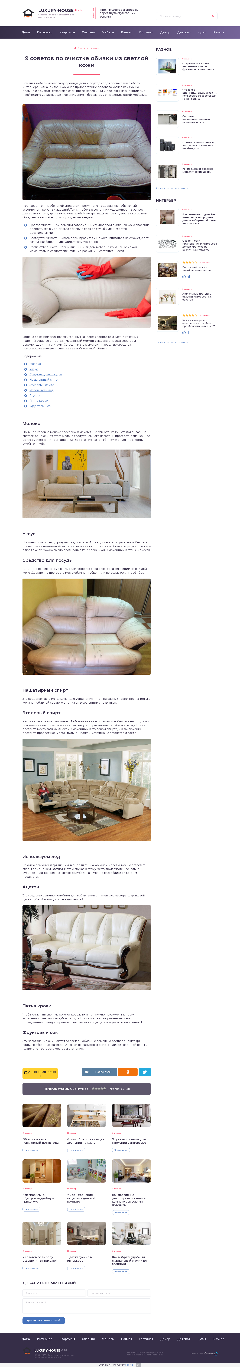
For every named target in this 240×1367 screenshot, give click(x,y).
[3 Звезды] (99, 1088)
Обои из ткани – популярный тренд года (40, 1141)
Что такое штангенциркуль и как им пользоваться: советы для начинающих (199, 94)
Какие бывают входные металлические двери (197, 170)
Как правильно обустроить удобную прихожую (38, 1198)
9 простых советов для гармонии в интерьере (129, 1141)
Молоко (35, 364)
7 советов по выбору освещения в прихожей (40, 1258)
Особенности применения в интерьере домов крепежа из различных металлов (199, 245)
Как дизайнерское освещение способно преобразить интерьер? (198, 323)
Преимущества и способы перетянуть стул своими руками (119, 13)
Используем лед (42, 390)
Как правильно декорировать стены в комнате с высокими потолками (128, 1200)
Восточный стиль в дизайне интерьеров (196, 269)
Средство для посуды (46, 374)
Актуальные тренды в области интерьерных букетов (197, 296)
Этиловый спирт (42, 385)
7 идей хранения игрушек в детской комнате (81, 1198)
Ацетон (35, 395)
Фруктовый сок (41, 406)
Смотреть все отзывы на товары (172, 188)
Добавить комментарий (43, 1320)
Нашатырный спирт (44, 379)
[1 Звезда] (93, 1088)
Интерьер (27, 1133)
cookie (129, 1364)
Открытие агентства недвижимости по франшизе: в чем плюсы (198, 66)
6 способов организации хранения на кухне (86, 1141)
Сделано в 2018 (197, 1354)
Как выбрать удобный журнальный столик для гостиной (130, 1260)
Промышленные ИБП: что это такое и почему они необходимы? (199, 145)
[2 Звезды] (96, 1088)
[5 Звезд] (104, 1088)
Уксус (34, 369)
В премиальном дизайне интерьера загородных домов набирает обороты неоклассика (199, 219)
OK (138, 1364)
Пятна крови (39, 400)
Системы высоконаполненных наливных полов (196, 119)
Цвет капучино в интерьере (79, 1258)
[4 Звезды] (101, 1088)
